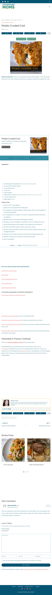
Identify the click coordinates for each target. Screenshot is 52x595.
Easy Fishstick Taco (7, 283)
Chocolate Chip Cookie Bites (9, 331)
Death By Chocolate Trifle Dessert (11, 320)
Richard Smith (12, 505)
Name (4, 556)
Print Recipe (6, 146)
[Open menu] (49, 6)
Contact (37, 586)
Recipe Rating (5, 528)
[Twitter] (4, 409)
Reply (48, 505)
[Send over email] (41, 33)
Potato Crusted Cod (11, 417)
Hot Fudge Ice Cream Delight (10, 316)
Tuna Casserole (8, 465)
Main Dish (6, 22)
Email (21, 556)
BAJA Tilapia (5, 275)
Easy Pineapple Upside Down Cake (11, 324)
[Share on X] (29, 33)
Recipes (11, 22)
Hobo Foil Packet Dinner (36, 465)
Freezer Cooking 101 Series (15, 342)
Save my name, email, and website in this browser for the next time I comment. (22, 560)
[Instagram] (5, 1)
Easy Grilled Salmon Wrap (9, 287)
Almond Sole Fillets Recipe (9, 270)
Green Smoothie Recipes (8, 424)
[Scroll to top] (49, 590)
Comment (5, 535)
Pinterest (22, 351)
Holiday (7, 20)
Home (3, 20)
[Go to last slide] (3, 454)
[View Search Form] (49, 1)
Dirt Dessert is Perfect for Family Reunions (13, 295)
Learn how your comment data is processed (36, 569)
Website (38, 556)
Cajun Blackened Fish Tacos (9, 279)
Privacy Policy (29, 586)
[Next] (49, 454)
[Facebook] (3, 1)
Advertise (20, 586)
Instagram (5, 348)
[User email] (10, 409)
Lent (11, 20)
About (14, 586)
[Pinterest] (8, 1)
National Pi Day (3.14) (44, 424)
